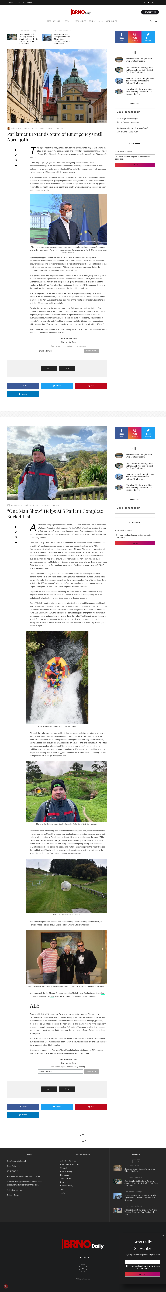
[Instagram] (153, 2)
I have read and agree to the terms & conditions (144, 1267)
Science (92, 21)
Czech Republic (53, 21)
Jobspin (135, 112)
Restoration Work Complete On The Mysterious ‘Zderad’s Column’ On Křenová (62, 39)
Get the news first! (68, 339)
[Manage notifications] (6, 1286)
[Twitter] (149, 2)
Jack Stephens (16, 128)
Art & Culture (80, 21)
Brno (67, 21)
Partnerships (111, 21)
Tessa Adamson (16, 505)
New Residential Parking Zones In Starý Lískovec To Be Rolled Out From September (28, 39)
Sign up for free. (68, 342)
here (103, 993)
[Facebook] (145, 2)
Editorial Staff (15, 1214)
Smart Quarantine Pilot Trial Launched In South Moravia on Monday (63, 1263)
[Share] (15, 150)
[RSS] (151, 21)
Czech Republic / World (31, 128)
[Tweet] (15, 155)
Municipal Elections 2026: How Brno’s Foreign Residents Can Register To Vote (139, 91)
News (26, 31)
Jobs (100, 21)
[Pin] (15, 160)
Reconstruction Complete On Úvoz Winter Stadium (139, 59)
